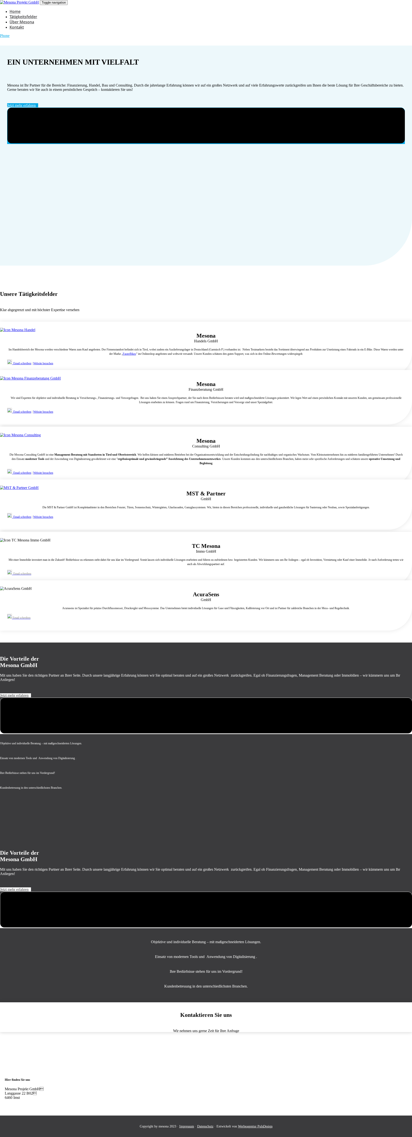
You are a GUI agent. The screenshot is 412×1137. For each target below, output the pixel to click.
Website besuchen (43, 363)
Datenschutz (205, 1126)
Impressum (186, 1126)
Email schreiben (21, 363)
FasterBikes (129, 353)
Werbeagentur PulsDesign (255, 1126)
